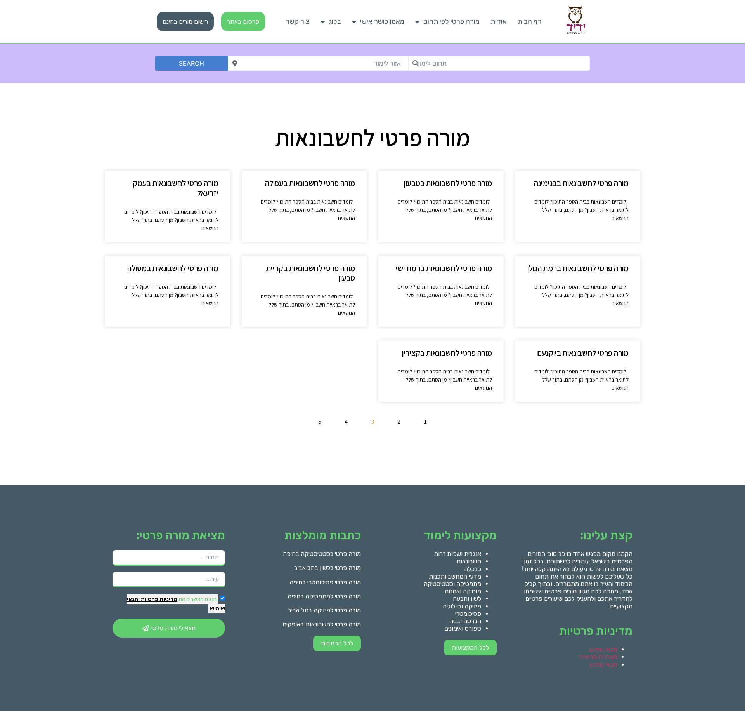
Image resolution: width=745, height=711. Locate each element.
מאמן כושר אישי (382, 21)
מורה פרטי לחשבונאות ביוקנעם (583, 353)
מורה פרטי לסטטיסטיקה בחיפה (322, 554)
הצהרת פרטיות (598, 656)
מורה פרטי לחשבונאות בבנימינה (581, 183)
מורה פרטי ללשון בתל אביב (327, 568)
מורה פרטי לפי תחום (451, 21)
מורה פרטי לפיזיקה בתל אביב (324, 610)
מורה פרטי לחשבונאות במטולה (172, 268)
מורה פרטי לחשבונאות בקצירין (447, 353)
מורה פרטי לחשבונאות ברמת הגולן (578, 268)
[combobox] (499, 63)
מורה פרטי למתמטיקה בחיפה (324, 596)
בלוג (335, 21)
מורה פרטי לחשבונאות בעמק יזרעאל (175, 188)
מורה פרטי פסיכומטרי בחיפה (325, 582)
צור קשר (298, 21)
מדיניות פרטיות (158, 599)
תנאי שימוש (603, 649)
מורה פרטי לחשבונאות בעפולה (310, 183)
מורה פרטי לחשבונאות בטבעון (448, 183)
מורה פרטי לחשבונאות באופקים (321, 624)
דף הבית (530, 21)
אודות (498, 21)
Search (191, 63)
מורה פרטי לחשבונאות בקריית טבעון (310, 273)
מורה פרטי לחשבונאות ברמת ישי (444, 268)
